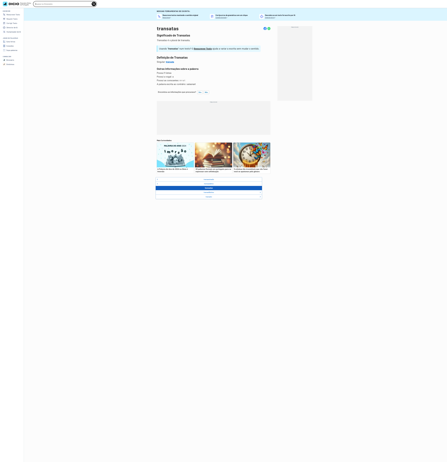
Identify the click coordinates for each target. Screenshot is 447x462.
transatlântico (209, 192)
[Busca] (94, 4)
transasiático (209, 184)
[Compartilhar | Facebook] (265, 28)
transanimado (209, 179)
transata (170, 62)
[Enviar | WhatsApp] (268, 28)
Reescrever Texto (203, 48)
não (206, 92)
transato (209, 197)
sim (199, 92)
